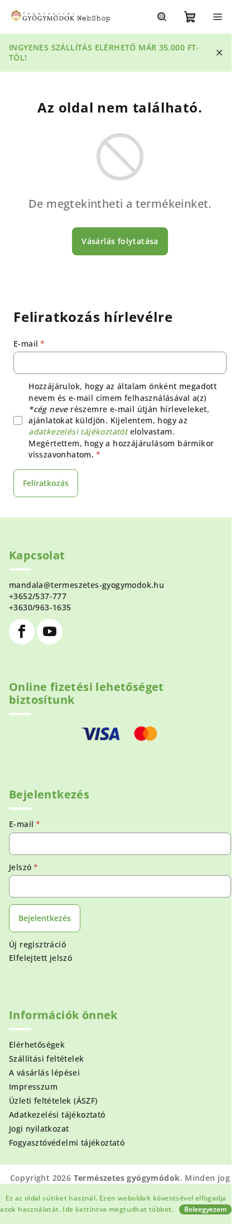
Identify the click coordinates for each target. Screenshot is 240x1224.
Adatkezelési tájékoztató (57, 1114)
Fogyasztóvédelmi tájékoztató (66, 1142)
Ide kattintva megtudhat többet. (118, 1209)
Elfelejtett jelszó (40, 957)
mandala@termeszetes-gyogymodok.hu (86, 585)
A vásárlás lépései (44, 1072)
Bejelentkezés (44, 918)
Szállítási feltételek (46, 1058)
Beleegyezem (205, 1209)
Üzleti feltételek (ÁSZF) (53, 1100)
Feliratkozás (46, 483)
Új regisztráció (37, 944)
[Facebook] (22, 631)
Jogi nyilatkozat (39, 1128)
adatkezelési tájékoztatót (77, 431)
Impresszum (33, 1086)
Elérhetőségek (37, 1044)
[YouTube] (50, 631)
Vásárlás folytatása (120, 241)
